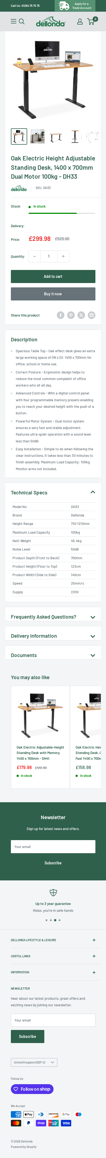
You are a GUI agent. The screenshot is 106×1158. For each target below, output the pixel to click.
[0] (91, 21)
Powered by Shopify (23, 1146)
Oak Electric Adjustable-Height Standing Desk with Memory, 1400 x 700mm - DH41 (40, 752)
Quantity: (18, 256)
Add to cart (53, 276)
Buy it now (53, 293)
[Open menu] (13, 21)
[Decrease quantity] (34, 256)
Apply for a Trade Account (81, 6)
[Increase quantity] (63, 256)
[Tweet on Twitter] (81, 315)
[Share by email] (91, 315)
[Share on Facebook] (60, 315)
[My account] (80, 22)
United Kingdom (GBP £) (29, 1062)
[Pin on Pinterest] (71, 315)
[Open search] (22, 22)
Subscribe (53, 863)
